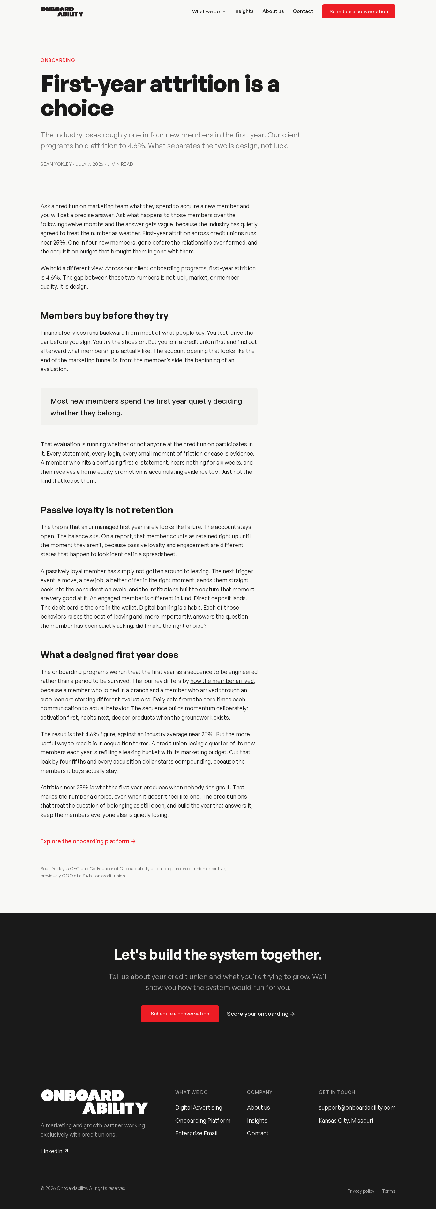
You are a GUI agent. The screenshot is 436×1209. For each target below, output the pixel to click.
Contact (303, 11)
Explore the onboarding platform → (88, 841)
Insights (244, 11)
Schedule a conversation (358, 11)
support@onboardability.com (357, 1107)
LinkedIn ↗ (55, 1150)
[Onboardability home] (62, 11)
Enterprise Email (196, 1133)
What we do (206, 11)
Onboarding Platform (202, 1120)
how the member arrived (222, 680)
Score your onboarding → (261, 1013)
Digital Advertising (198, 1107)
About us (273, 11)
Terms (388, 1191)
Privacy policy (361, 1191)
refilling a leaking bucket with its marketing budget (163, 752)
